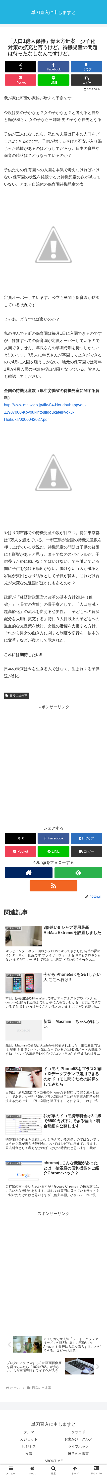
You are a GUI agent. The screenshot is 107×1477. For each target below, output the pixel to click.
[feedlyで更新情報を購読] (78, 872)
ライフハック (78, 1446)
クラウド (78, 1432)
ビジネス (29, 1446)
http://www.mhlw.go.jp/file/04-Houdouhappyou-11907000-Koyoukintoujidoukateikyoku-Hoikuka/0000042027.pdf (45, 412)
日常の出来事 (18, 695)
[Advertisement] (53, 764)
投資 (28, 1454)
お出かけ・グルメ (78, 1439)
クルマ (29, 1432)
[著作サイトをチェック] (29, 872)
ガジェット (29, 1439)
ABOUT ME (54, 1461)
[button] (86, 80)
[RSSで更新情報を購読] (53, 885)
